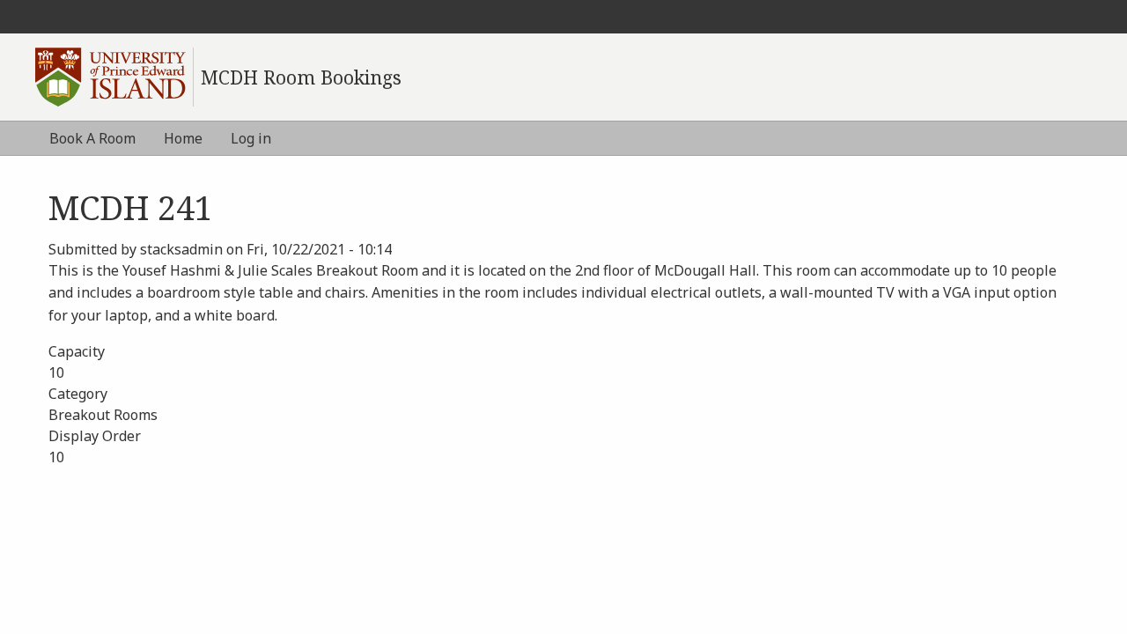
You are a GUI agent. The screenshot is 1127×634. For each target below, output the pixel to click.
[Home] (114, 77)
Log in (251, 138)
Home (183, 138)
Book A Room (92, 138)
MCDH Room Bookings (301, 77)
